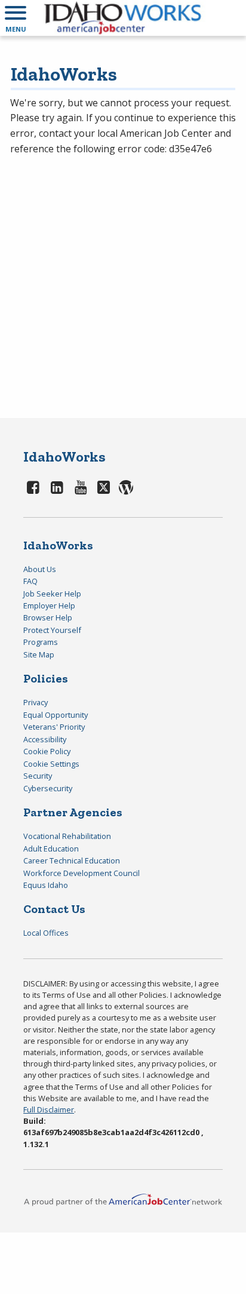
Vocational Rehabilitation (67, 836)
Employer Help (49, 605)
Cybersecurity (47, 788)
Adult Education (51, 848)
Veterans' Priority (54, 726)
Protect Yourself (52, 630)
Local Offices (46, 932)
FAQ (30, 581)
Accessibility (44, 739)
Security (37, 775)
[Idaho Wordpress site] (126, 487)
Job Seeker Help (52, 593)
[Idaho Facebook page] (33, 487)
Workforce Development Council (81, 873)
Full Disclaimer (48, 1109)
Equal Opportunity (55, 714)
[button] (15, 18)
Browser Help (47, 617)
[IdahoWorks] (123, 18)
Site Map (38, 654)
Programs (40, 642)
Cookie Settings (51, 763)
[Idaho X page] (105, 487)
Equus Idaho (45, 885)
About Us (39, 569)
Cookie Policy (46, 751)
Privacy (35, 702)
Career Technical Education (71, 860)
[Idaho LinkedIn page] (57, 487)
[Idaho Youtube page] (80, 487)
